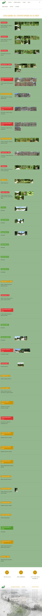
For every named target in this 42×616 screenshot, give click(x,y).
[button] (39, 2)
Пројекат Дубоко (17, 2)
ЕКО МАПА (17, 6)
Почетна (10, 2)
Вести (29, 2)
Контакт (11, 6)
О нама (24, 2)
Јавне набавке (5, 6)
